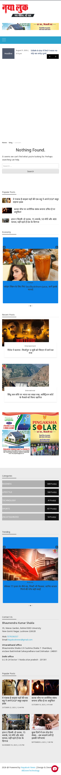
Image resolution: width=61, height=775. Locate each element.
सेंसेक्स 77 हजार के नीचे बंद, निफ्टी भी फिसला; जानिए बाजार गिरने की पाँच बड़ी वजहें (30, 588)
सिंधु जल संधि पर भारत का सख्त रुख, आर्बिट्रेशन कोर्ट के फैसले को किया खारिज (30, 396)
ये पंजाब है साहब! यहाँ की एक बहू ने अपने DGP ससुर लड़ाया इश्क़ (36, 201)
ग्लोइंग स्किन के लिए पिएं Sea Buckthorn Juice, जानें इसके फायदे (30, 288)
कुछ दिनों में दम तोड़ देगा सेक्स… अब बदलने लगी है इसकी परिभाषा (42, 735)
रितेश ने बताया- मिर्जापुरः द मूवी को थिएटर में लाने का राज (31, 351)
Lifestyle (30, 283)
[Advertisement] (30, 99)
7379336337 (12, 636)
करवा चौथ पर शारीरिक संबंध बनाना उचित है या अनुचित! (34, 211)
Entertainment (30, 346)
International (30, 390)
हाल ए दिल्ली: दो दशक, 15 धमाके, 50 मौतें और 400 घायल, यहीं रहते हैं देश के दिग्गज (33, 221)
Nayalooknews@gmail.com (20, 639)
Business (30, 582)
